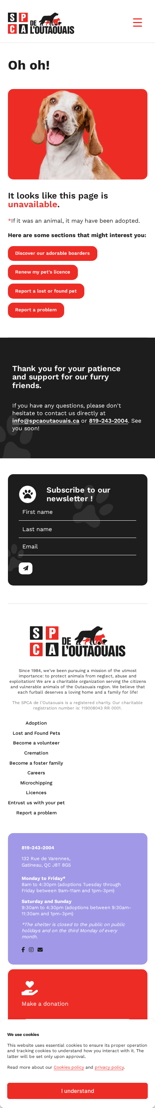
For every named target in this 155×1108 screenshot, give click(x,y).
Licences (36, 792)
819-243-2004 (108, 420)
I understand (77, 1090)
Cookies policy (69, 1067)
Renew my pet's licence (42, 272)
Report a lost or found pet (46, 291)
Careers (36, 772)
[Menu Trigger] (137, 22)
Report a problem (36, 309)
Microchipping (36, 783)
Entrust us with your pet (36, 802)
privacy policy (109, 1067)
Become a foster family (36, 763)
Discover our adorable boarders (52, 253)
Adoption (36, 723)
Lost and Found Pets (36, 733)
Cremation (36, 753)
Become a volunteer (36, 743)
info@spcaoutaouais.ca (45, 420)
